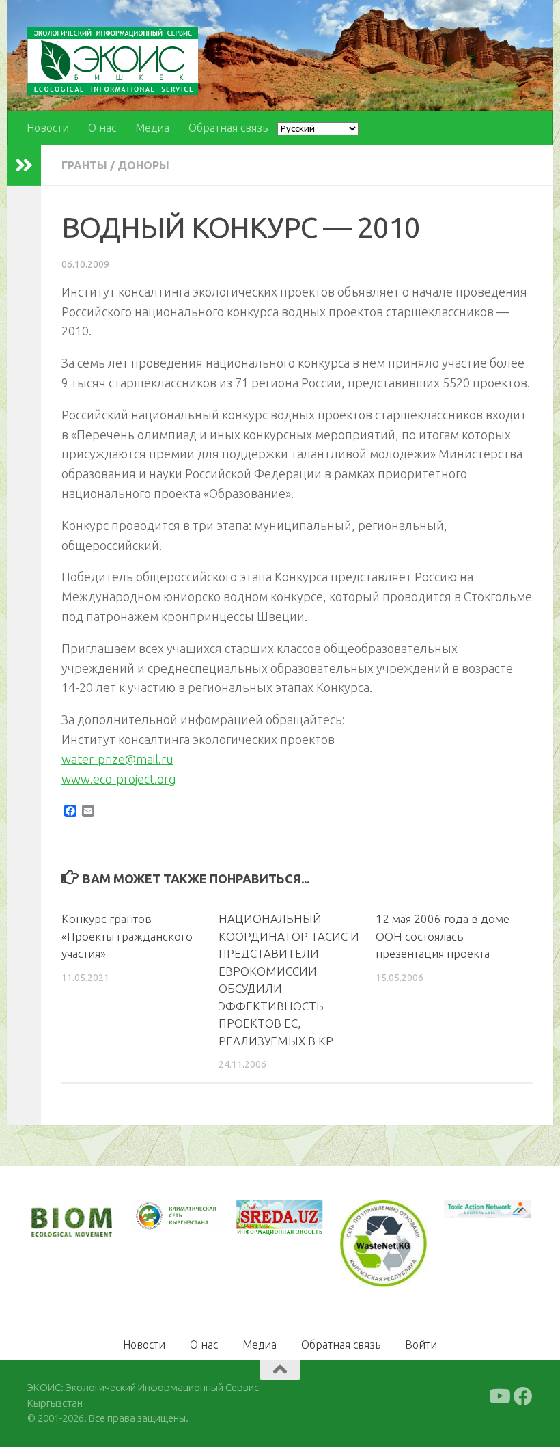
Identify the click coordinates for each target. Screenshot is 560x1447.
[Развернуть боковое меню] (24, 165)
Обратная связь (228, 128)
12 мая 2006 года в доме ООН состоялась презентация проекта (442, 936)
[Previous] (160, 1217)
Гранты (84, 165)
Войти (421, 1344)
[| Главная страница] (112, 61)
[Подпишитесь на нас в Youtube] (498, 1396)
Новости (48, 128)
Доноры (143, 165)
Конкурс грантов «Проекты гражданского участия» (127, 936)
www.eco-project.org (118, 779)
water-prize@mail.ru (117, 759)
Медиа (152, 128)
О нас (102, 128)
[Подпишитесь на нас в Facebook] (523, 1396)
